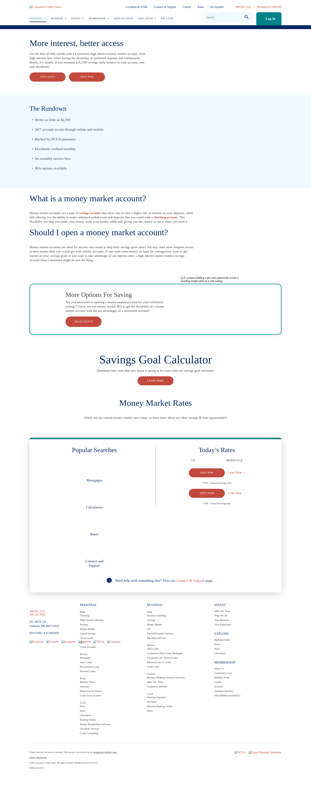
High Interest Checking (91, 620)
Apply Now (207, 493)
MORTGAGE (234, 460)
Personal (36, 18)
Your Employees (222, 624)
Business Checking (156, 615)
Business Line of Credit (159, 662)
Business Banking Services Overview (166, 677)
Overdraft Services (89, 728)
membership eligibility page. (105, 752)
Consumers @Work (157, 686)
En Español (217, 6)
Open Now (87, 76)
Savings (84, 624)
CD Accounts (86, 638)
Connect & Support (165, 6)
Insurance (85, 686)
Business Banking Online (159, 706)
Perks (82, 678)
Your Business (221, 620)
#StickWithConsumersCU (227, 695)
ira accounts (84, 321)
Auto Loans (86, 662)
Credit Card (153, 666)
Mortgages (85, 657)
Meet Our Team (155, 682)
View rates (47, 76)
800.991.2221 (244, 6)
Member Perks (87, 682)
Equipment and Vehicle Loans (162, 657)
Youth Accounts (88, 647)
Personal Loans (87, 671)
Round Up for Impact (91, 691)
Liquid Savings (87, 633)
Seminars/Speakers (156, 697)
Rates (201, 6)
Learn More (235, 472)
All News (152, 702)
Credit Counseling (89, 733)
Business (57, 18)
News (82, 706)
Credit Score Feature (90, 695)
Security (218, 686)
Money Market (87, 629)
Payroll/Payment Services (160, 633)
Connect (151, 674)
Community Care (223, 673)
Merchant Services (156, 638)
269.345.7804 (37, 614)
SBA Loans (153, 649)
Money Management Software (95, 724)
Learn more (155, 380)
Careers (186, 6)
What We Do (220, 615)
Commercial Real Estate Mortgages (165, 653)
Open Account (124, 18)
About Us (219, 668)
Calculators (85, 715)
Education (145, 18)
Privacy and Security (38, 757)
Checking (84, 615)
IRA (82, 642)
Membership (97, 18)
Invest (75, 18)
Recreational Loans (89, 666)
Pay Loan (167, 18)
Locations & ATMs (136, 6)
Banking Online (88, 719)
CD (193, 460)
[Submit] (247, 17)
